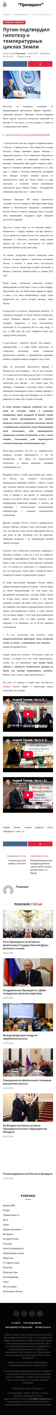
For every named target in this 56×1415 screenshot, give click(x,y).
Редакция (21, 53)
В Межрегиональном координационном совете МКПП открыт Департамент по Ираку (41, 866)
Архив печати (43, 1327)
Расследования (10, 1277)
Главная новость (14, 22)
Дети (5, 1220)
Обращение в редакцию (18, 1327)
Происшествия (10, 1272)
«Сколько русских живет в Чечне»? (17, 862)
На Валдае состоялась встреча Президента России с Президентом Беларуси (25, 1129)
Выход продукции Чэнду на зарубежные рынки (20, 1037)
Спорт (6, 1282)
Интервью (8, 1234)
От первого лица (11, 1262)
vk (23, 831)
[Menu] (5, 5)
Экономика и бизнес (13, 1291)
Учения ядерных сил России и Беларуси (27, 1174)
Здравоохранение (12, 1229)
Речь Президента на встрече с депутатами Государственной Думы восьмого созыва (25, 945)
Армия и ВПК (9, 1205)
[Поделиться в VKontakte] (15, 64)
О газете (16, 1323)
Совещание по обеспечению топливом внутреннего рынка (27, 1082)
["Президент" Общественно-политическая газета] (29, 5)
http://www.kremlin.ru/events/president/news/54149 (28, 135)
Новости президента (13, 1248)
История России (11, 1239)
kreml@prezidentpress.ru (40, 1399)
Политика (8, 1267)
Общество (8, 1258)
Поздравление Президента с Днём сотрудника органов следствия (24, 992)
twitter (18, 831)
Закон (6, 1224)
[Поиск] (52, 5)
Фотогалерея (9, 1286)
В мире (6, 1210)
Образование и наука (13, 1253)
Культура (7, 1243)
